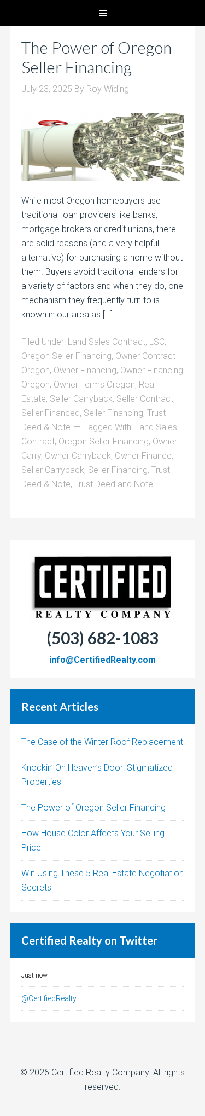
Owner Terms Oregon (94, 384)
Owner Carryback (78, 455)
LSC (157, 342)
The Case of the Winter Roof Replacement (102, 742)
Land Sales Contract (106, 342)
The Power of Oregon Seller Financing (96, 57)
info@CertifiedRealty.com (102, 660)
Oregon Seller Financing (66, 356)
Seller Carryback (81, 399)
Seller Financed (50, 413)
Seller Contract (144, 399)
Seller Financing (113, 413)
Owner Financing (85, 370)
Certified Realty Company (100, 1072)
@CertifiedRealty (49, 998)
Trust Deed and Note (113, 484)
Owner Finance (143, 455)
